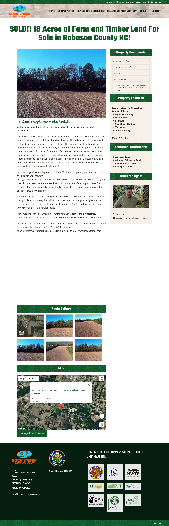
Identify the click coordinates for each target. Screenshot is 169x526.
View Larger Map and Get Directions (32, 433)
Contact (156, 11)
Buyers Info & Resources (90, 11)
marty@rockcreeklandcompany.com (130, 218)
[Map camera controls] (101, 416)
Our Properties (66, 11)
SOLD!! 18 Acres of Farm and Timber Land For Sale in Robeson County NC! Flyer (130, 87)
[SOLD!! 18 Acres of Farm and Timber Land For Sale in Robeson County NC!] (30, 336)
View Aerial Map (122, 61)
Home (52, 11)
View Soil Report (122, 79)
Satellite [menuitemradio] (33, 378)
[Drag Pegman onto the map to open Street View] (101, 424)
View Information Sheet (125, 67)
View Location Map (123, 73)
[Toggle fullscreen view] (101, 378)
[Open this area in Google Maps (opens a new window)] (22, 428)
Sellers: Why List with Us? (122, 11)
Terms (103, 429)
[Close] (89, 385)
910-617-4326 (109, 2)
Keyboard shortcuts (73, 429)
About (143, 11)
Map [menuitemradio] (22, 378)
